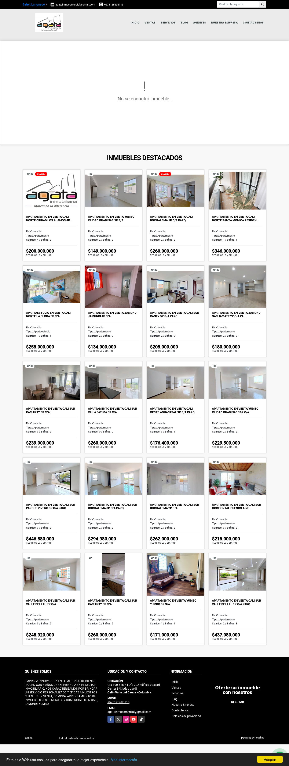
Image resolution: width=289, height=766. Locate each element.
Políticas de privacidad (186, 716)
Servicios (168, 22)
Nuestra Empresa (224, 22)
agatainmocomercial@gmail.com (75, 4)
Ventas (150, 22)
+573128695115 (113, 4)
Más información (124, 759)
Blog (184, 22)
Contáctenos (253, 22)
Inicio (135, 22)
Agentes (199, 22)
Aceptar (270, 759)
